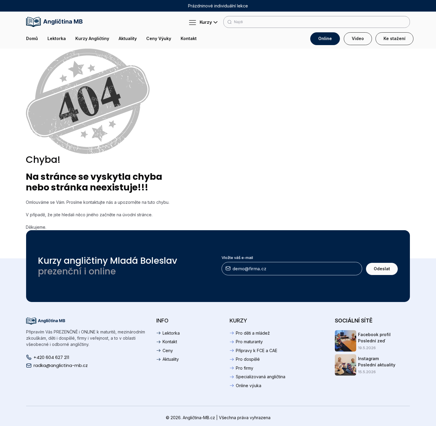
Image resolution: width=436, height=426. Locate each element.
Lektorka (56, 38)
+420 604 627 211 (51, 357)
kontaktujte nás (98, 202)
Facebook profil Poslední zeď (374, 337)
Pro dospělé (248, 359)
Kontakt (189, 38)
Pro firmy (244, 368)
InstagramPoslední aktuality (376, 361)
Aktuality (128, 38)
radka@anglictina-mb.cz (61, 365)
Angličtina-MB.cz (199, 417)
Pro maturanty (249, 341)
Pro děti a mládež (253, 333)
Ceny (168, 350)
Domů (32, 38)
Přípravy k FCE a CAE (256, 350)
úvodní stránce (137, 214)
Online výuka (248, 385)
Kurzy (204, 22)
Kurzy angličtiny (92, 38)
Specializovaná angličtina (260, 376)
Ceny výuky (158, 38)
